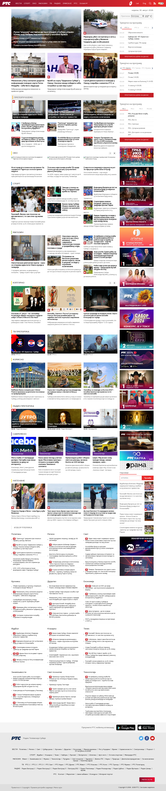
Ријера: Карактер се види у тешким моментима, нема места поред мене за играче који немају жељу (105, 218)
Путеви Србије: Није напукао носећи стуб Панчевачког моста (64, 593)
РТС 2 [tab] (136, 28)
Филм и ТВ (99, 759)
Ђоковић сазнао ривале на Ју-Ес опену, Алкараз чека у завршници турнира (99, 662)
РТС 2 (34, 765)
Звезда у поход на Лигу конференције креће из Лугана (70, 189)
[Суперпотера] (137, 176)
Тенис (87, 628)
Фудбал (15, 628)
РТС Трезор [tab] (136, 68)
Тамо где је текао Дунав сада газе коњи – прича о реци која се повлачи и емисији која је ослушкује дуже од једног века (64, 513)
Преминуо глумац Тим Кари (59, 685)
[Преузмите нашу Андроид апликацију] (125, 727)
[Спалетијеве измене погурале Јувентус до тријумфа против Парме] (88, 205)
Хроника (15, 581)
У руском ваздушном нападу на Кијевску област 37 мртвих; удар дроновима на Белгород (33, 139)
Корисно (18, 359)
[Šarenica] (137, 399)
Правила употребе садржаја (41, 787)
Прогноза (125, 16)
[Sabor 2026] (137, 319)
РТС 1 (27, 765)
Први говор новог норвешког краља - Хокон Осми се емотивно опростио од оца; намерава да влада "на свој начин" (100, 540)
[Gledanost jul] (137, 297)
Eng (144, 3)
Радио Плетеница (87, 768)
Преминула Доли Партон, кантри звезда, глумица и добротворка (62, 698)
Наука (107, 759)
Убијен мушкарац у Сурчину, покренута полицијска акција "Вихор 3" (27, 587)
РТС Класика (92, 765)
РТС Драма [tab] (127, 68)
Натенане (19, 480)
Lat (137, 3)
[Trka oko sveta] (137, 156)
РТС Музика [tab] (146, 68)
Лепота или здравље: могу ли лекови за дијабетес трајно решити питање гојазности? (27, 423)
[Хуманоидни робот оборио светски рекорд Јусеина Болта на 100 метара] (77, 446)
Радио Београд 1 (28, 768)
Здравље (89, 759)
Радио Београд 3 (59, 768)
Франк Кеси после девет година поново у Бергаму (27, 654)
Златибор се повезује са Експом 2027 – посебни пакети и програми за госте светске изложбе (99, 392)
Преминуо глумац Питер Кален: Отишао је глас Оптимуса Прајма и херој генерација (63, 679)
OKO (34, 3)
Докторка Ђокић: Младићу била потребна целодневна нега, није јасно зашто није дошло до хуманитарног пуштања (62, 606)
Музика (46, 759)
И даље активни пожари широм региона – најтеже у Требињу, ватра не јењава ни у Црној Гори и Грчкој (62, 572)
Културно (18, 282)
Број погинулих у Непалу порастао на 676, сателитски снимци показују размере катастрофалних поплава (100, 563)
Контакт (61, 774)
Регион (51, 534)
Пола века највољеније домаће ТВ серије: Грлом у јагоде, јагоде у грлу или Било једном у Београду (63, 169)
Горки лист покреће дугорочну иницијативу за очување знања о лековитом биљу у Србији (64, 392)
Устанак (87, 426)
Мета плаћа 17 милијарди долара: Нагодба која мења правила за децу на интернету (23, 461)
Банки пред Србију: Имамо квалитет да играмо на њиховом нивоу (71, 207)
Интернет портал (106, 774)
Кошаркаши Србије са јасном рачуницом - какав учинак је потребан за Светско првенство (62, 114)
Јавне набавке (82, 774)
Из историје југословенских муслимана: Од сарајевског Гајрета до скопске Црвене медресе (27, 169)
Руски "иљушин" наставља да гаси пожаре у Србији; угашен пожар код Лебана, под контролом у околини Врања (44, 33)
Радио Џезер (146, 768)
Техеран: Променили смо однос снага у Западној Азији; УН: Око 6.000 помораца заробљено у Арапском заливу (105, 140)
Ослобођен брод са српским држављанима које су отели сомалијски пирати (69, 139)
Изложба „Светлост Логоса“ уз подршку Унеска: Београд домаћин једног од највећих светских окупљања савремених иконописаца (63, 316)
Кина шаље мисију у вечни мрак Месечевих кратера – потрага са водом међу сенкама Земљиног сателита (50, 462)
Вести (19, 3)
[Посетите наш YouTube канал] (152, 738)
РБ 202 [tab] (149, 109)
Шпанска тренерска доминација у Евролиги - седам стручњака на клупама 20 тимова (63, 641)
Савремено (19, 434)
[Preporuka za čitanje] (137, 440)
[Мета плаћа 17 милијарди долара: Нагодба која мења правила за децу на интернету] (23, 446)
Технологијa (90, 672)
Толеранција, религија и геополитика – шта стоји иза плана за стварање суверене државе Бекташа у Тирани (64, 564)
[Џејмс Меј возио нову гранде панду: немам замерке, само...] (105, 446)
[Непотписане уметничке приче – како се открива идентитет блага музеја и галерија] (29, 109)
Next (152, 27)
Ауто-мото (103, 755)
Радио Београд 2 (43, 768)
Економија (89, 581)
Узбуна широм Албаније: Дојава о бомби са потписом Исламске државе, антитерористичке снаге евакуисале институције (62, 547)
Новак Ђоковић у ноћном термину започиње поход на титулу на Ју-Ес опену (100, 648)
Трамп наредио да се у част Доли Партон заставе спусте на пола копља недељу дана (62, 691)
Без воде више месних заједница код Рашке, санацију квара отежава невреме (63, 587)
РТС (75, 3)
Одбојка (64, 755)
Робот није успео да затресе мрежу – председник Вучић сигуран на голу (105, 267)
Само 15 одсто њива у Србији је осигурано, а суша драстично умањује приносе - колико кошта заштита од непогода (98, 604)
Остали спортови (115, 755)
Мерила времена (90, 749)
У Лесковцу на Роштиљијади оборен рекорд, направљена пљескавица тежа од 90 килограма (28, 704)
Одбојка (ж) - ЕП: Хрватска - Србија (25, 352)
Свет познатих (54, 672)
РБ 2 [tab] (132, 109)
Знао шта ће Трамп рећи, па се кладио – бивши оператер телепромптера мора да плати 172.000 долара (105, 255)
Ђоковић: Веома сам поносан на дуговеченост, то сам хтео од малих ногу (27, 216)
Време (114, 749)
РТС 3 (41, 765)
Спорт (27, 3)
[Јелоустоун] (137, 379)
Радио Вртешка (132, 768)
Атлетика (92, 755)
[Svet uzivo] (137, 257)
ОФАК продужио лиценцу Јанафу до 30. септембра (63, 539)
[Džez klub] (137, 339)
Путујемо (66, 759)
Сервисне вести (125, 749)
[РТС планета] (131, 3)
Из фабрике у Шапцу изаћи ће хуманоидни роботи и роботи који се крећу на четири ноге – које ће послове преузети (105, 240)
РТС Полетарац (138, 765)
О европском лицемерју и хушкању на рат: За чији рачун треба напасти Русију (100, 168)
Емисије (67, 3)
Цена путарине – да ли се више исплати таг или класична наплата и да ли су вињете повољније (100, 613)
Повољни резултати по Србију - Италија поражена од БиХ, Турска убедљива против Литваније (63, 662)
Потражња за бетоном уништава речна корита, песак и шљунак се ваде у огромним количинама (98, 114)
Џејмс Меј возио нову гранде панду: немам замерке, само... (102, 460)
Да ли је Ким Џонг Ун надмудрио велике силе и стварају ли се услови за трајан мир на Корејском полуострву (100, 513)
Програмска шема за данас (137, 57)
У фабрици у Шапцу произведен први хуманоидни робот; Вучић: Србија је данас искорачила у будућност (32, 125)
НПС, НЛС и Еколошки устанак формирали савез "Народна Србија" (26, 569)
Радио (57, 3)
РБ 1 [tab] (124, 109)
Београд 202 (73, 768)
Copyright (25, 787)
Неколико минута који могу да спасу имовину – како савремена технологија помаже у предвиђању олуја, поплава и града (63, 242)
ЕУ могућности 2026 (83, 751)
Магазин (43, 3)
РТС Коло (103, 765)
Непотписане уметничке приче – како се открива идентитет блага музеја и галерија (27, 114)
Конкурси (93, 774)
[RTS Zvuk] (137, 359)
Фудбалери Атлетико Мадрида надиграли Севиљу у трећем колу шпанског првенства (25, 635)
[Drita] (137, 420)
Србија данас (48, 749)
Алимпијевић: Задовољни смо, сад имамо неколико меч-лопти (64, 656)
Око (15, 153)
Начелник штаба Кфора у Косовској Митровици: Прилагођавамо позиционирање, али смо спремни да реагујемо (26, 561)
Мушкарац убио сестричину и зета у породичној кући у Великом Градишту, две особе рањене (100, 39)
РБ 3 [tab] (141, 109)
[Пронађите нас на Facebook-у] (147, 738)
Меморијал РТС (130, 755)
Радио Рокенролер (103, 768)
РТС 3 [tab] (146, 28)
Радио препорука (23, 406)
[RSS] (154, 3)
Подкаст (149, 749)
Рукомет (73, 755)
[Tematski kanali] (137, 460)
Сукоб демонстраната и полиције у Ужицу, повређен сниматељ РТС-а (99, 81)
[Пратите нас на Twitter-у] (141, 738)
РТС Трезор (114, 765)
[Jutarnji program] (137, 237)
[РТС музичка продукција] (137, 546)
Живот (24, 759)
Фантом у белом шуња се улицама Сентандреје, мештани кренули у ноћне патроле (63, 556)
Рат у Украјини (104, 749)
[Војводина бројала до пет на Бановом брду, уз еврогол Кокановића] (88, 191)
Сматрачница (139, 749)
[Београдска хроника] (137, 277)
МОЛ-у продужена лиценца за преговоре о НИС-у (100, 620)
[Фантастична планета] (137, 216)
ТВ (51, 3)
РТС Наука (59, 765)
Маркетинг (70, 774)
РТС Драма (70, 765)
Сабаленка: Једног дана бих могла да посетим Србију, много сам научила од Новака (100, 641)
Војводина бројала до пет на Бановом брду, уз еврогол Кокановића (105, 189)
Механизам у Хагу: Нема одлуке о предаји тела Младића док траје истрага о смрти (64, 598)
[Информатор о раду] (137, 566)
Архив (83, 770)
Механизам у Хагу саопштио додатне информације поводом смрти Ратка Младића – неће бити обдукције (27, 83)
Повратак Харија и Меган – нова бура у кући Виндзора (28, 512)
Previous (121, 27)
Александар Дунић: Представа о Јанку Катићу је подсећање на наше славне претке (62, 705)
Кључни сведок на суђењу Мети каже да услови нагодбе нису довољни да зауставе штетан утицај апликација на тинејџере (100, 697)
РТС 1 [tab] (127, 28)
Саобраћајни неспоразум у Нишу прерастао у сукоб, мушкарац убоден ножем (104, 125)
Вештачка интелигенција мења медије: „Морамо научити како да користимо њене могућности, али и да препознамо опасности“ (100, 689)
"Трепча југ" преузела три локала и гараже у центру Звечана (67, 125)
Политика (16, 534)
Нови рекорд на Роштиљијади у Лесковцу (28, 690)
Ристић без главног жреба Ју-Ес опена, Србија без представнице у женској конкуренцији (100, 655)
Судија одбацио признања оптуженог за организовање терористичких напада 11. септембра (100, 556)
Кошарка (51, 628)
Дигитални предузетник (131, 759)
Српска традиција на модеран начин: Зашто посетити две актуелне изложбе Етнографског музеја (100, 315)
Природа (115, 759)
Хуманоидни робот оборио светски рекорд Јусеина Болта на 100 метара (77, 460)
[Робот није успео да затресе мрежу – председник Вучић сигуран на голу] (88, 269)
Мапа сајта (147, 780)
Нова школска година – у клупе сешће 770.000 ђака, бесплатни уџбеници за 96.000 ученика (64, 615)
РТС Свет (49, 765)
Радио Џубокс (118, 768)
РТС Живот (80, 765)
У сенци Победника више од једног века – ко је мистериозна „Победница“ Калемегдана (27, 696)
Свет (86, 534)
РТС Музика (125, 765)
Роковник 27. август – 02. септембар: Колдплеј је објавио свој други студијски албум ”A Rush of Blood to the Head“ (26, 315)
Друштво (51, 581)
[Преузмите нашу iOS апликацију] (146, 727)
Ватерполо (82, 755)
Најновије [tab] (124, 472)
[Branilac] (137, 196)
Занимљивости (18, 672)
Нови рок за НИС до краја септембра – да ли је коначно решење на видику (99, 588)
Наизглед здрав (86, 761)
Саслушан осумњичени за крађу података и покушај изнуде (26, 616)
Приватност (16, 787)
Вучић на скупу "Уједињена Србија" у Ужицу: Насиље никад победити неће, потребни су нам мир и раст (64, 83)
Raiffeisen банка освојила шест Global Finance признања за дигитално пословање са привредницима (27, 392)
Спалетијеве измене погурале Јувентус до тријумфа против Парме (103, 203)
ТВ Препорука (21, 331)
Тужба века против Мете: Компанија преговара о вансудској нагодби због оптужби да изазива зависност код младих (100, 713)
